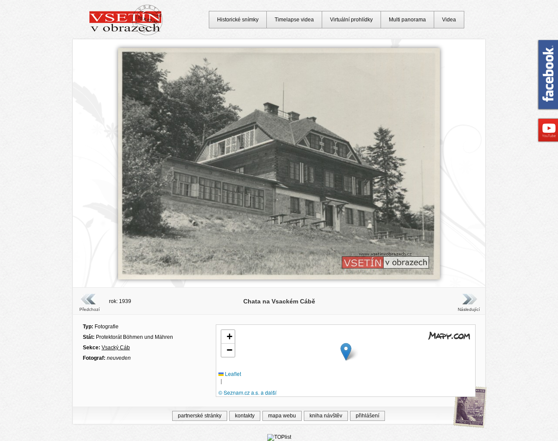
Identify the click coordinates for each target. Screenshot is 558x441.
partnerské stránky (199, 416)
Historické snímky (238, 20)
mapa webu (282, 416)
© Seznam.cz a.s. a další (247, 392)
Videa (449, 20)
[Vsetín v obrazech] (126, 34)
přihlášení (367, 416)
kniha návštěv (326, 416)
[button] (345, 352)
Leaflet (232, 373)
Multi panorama (407, 20)
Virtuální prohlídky (351, 20)
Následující (469, 309)
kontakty (245, 416)
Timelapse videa (294, 20)
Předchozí (89, 309)
